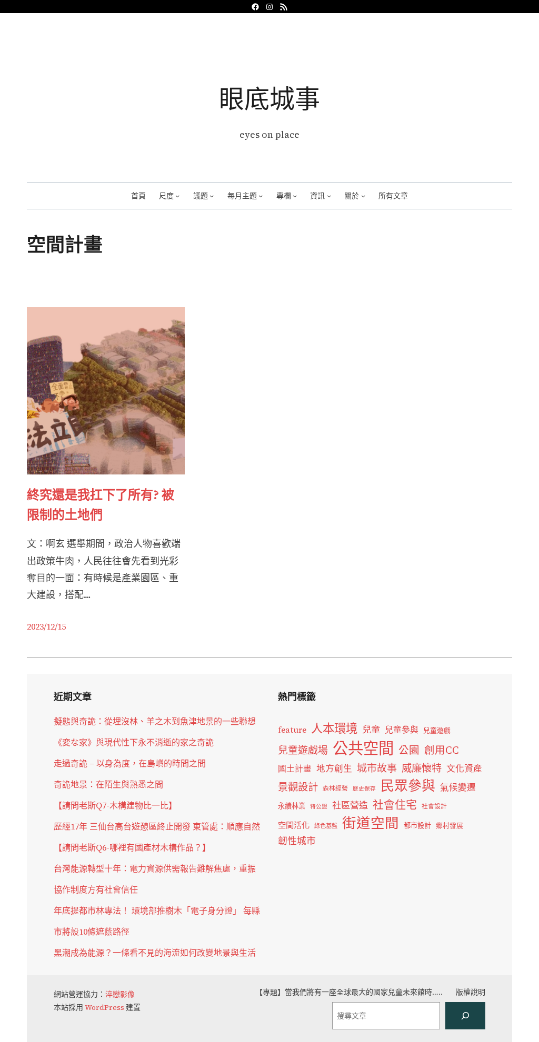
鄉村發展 (449, 825)
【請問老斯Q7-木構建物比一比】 (115, 805)
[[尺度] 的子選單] (177, 196)
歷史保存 (364, 789)
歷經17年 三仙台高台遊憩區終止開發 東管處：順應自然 (157, 826)
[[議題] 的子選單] (211, 196)
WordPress (104, 1007)
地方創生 (334, 769)
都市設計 (417, 825)
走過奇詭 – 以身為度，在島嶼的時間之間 (130, 763)
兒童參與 (401, 729)
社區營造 (350, 805)
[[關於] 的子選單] (363, 196)
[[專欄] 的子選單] (295, 196)
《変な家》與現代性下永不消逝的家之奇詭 (134, 742)
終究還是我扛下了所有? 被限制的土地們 (100, 504)
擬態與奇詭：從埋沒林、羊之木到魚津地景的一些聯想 (155, 721)
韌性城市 (297, 840)
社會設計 (434, 806)
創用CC (441, 750)
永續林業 (291, 806)
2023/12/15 (46, 626)
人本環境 (334, 728)
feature (292, 729)
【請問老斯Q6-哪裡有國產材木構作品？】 (132, 847)
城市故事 (377, 768)
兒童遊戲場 (303, 750)
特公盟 (318, 807)
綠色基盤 (325, 826)
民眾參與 (408, 785)
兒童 (371, 729)
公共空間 (363, 748)
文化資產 (464, 769)
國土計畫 (295, 768)
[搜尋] (465, 1015)
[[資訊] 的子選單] (329, 196)
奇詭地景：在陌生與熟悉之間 (108, 784)
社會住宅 (395, 804)
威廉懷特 (422, 768)
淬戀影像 (120, 994)
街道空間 (370, 823)
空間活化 (294, 825)
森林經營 (335, 788)
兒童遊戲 (437, 730)
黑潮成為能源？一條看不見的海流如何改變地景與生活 (155, 952)
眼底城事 (269, 98)
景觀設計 (298, 787)
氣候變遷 (458, 788)
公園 (409, 750)
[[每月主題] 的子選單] (260, 196)
